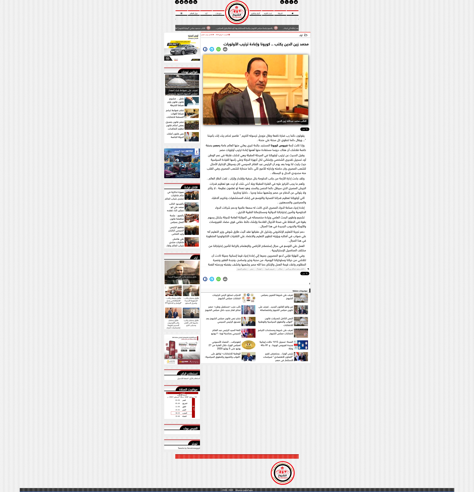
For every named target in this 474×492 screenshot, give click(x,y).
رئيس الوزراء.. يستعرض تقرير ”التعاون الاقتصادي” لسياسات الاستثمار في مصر (278, 356)
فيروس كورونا (279, 144)
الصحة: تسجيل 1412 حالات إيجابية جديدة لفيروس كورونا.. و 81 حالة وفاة (276, 345)
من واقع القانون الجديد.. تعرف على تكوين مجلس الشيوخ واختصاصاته (275, 308)
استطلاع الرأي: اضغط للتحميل (188, 378)
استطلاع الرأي (189, 372)
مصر (216, 144)
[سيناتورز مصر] (182, 48)
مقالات (280, 269)
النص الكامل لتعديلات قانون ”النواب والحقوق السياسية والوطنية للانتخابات (275, 321)
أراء (300, 35)
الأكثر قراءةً (191, 186)
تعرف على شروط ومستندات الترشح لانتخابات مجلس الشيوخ (275, 331)
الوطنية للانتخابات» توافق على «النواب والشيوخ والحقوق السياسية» (223, 354)
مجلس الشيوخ (241, 269)
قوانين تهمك (189, 71)
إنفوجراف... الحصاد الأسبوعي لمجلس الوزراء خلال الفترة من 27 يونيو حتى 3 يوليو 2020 (225, 345)
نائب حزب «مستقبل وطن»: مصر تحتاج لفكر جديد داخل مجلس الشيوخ (223, 308)
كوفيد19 (259, 269)
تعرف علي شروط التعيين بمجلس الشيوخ (277, 296)
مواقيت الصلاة (188, 388)
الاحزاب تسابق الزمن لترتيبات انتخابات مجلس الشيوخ (226, 296)
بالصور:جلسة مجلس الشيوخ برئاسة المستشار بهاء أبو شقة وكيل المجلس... (287, 28)
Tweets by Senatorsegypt (189, 448)
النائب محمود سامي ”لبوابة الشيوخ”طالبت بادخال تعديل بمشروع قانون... (221, 28)
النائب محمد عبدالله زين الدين (295, 269)
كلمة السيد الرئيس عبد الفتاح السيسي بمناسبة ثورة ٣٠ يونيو (226, 331)
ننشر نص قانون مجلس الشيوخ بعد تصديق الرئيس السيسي (223, 319)
